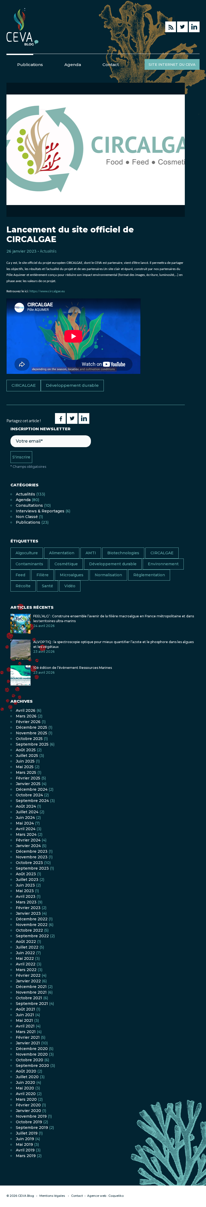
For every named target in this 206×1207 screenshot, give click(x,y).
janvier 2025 (28, 783)
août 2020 (26, 1071)
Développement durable (72, 385)
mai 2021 (24, 1020)
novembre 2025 (31, 733)
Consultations (29, 505)
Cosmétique (66, 563)
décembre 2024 (31, 789)
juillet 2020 (27, 1076)
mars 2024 (26, 834)
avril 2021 (25, 1026)
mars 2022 (26, 969)
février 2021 (28, 1037)
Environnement (163, 563)
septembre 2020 (32, 1065)
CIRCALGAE (24, 385)
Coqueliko (116, 1196)
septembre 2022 (32, 935)
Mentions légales (52, 1196)
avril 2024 (25, 828)
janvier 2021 (28, 1043)
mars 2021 (26, 1031)
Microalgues (71, 574)
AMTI (91, 552)
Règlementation (149, 574)
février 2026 (28, 721)
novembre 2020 (32, 1054)
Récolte (23, 586)
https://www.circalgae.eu (47, 291)
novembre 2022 (31, 924)
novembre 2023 (31, 857)
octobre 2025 (29, 738)
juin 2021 (25, 1014)
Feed (20, 574)
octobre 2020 (29, 1060)
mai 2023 (25, 890)
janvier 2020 (28, 1110)
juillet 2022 (27, 947)
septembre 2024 (32, 800)
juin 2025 (25, 761)
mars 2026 (26, 716)
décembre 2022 (31, 919)
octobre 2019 (29, 1122)
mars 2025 (26, 772)
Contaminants (29, 563)
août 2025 (26, 749)
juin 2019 (25, 1138)
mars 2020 (26, 1099)
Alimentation (61, 552)
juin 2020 (25, 1082)
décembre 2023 (31, 851)
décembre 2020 (32, 1048)
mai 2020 (25, 1088)
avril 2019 (25, 1150)
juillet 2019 (27, 1133)
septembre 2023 (32, 868)
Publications (30, 64)
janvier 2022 (28, 981)
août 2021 (25, 1009)
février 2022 (28, 975)
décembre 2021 (31, 986)
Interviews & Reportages (40, 511)
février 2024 (28, 840)
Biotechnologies (123, 552)
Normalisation (108, 574)
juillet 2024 (27, 811)
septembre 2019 (32, 1127)
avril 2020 (26, 1093)
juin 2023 (25, 885)
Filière (42, 574)
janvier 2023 (28, 913)
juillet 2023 (27, 879)
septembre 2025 (32, 744)
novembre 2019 (31, 1116)
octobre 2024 (29, 795)
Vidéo (69, 586)
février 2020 (28, 1105)
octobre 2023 (29, 862)
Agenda (72, 64)
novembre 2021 (31, 992)
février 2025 (28, 778)
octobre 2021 (29, 997)
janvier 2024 (28, 845)
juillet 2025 (27, 755)
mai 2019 (24, 1144)
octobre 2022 (29, 930)
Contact (110, 64)
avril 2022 (25, 964)
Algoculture (27, 552)
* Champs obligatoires (28, 467)
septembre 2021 (32, 1003)
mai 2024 (25, 823)
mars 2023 (26, 902)
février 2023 (28, 907)
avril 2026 (25, 710)
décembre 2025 (31, 727)
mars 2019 (26, 1155)
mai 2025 (25, 766)
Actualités (48, 251)
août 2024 (26, 806)
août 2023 (26, 873)
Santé (47, 586)
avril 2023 (25, 896)
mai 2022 (25, 958)
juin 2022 (25, 952)
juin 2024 (25, 817)
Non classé (27, 516)
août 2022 (26, 941)
